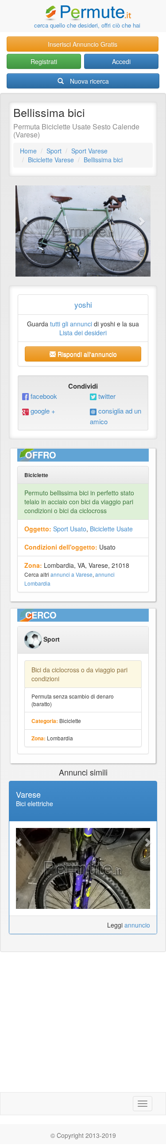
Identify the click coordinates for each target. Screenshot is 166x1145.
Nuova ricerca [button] (89, 80)
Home (28, 150)
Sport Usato (69, 528)
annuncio (137, 924)
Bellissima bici (103, 159)
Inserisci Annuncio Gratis (82, 44)
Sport (54, 150)
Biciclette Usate (111, 528)
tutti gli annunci (71, 323)
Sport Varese (89, 150)
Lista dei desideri (83, 332)
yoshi (83, 304)
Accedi (121, 61)
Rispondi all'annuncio (86, 354)
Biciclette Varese (51, 159)
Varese (28, 794)
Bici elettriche (34, 803)
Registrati (44, 61)
